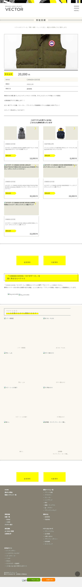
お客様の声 (8, 534)
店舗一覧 (7, 517)
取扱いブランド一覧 (10, 495)
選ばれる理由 (8, 492)
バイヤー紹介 (8, 525)
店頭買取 (27, 262)
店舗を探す (49, 580)
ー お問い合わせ (47, 536)
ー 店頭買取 (46, 517)
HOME (7, 490)
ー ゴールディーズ (10, 556)
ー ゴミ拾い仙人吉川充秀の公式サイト (16, 566)
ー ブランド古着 (47, 492)
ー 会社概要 (46, 534)
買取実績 (7, 514)
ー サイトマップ (47, 544)
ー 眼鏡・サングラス (49, 505)
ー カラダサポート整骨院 (12, 563)
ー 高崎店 (7, 519)
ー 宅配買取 (46, 519)
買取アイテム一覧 (48, 490)
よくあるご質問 (9, 531)
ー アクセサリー (47, 495)
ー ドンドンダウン (10, 551)
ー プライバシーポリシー (50, 539)
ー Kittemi (7, 561)
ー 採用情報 (46, 541)
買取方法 (45, 514)
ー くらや (7, 558)
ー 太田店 (7, 522)
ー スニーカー (47, 497)
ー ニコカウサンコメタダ (12, 553)
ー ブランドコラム (48, 531)
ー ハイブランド (47, 500)
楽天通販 (7, 529)
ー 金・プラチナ (47, 508)
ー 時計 (45, 503)
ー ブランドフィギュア (49, 510)
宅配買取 (54, 262)
